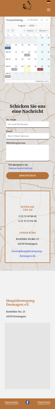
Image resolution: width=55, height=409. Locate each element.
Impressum (44, 402)
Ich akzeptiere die (20, 166)
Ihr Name (11, 119)
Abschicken (27, 175)
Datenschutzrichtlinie (20, 168)
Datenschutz (11, 402)
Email (9, 131)
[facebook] (27, 402)
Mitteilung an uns (15, 143)
